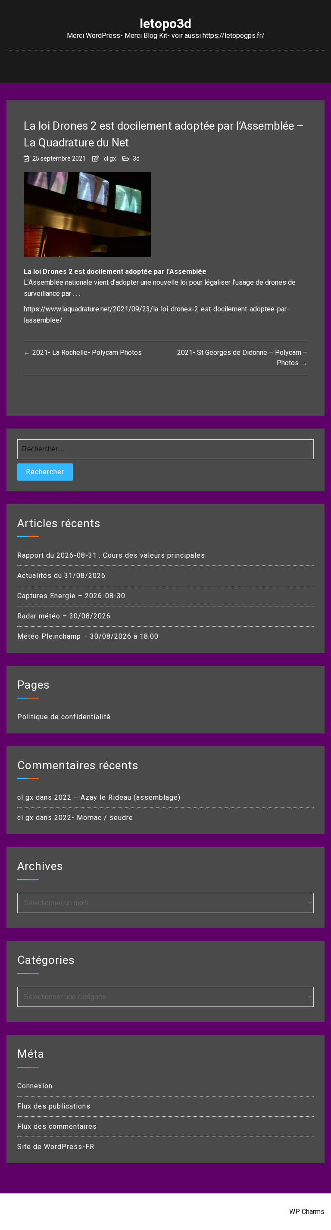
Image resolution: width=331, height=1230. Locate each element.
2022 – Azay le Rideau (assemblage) (117, 797)
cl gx (110, 158)
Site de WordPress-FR (55, 1147)
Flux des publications (54, 1106)
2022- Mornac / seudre (93, 818)
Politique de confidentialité (64, 717)
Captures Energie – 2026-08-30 (71, 596)
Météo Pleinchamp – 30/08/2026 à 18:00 (88, 636)
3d (136, 158)
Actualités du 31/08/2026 (61, 576)
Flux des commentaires (57, 1126)
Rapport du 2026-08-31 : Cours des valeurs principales (111, 555)
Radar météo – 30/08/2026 (64, 616)
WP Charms (307, 1212)
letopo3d (165, 23)
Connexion (35, 1086)
